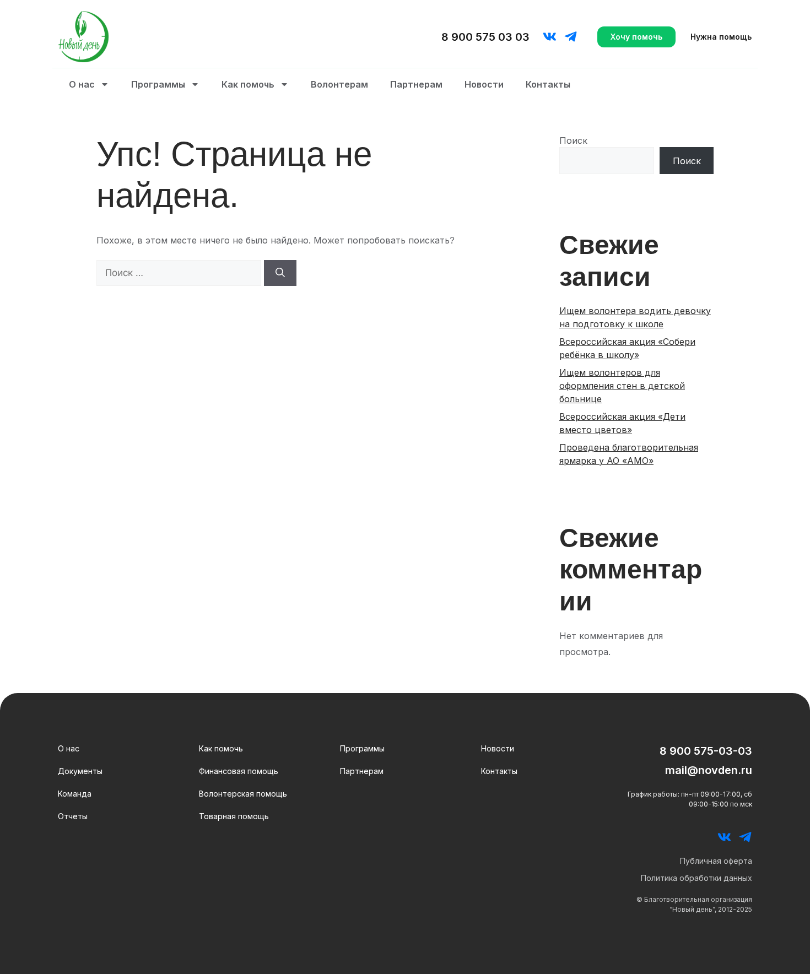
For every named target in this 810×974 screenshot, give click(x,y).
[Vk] (550, 37)
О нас (82, 84)
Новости (484, 84)
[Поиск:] (180, 272)
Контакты (548, 84)
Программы (158, 84)
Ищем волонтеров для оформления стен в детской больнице (622, 385)
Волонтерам (339, 84)
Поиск (573, 140)
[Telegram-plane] (570, 37)
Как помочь (248, 84)
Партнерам (416, 84)
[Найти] (280, 273)
